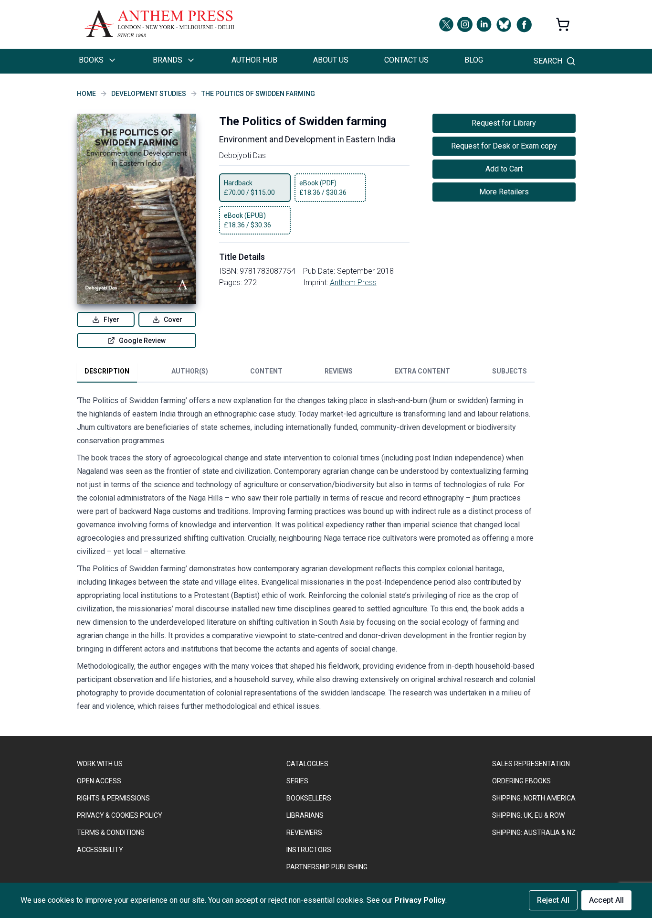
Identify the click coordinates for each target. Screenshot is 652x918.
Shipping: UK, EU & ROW (528, 815)
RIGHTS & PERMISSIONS (113, 798)
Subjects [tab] (509, 371)
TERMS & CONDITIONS (111, 832)
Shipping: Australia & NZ (534, 832)
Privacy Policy (419, 900)
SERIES (297, 781)
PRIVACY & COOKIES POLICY (119, 815)
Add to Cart (504, 168)
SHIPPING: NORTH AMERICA (534, 798)
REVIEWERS (304, 832)
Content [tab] (266, 371)
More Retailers (504, 191)
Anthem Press (353, 282)
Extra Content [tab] (422, 371)
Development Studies (148, 93)
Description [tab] (106, 371)
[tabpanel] (306, 555)
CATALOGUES (307, 764)
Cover (173, 319)
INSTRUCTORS (308, 850)
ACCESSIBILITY (100, 850)
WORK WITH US (100, 764)
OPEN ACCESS (99, 781)
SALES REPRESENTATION (531, 764)
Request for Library (504, 123)
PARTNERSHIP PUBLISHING (327, 867)
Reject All (553, 900)
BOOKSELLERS (308, 798)
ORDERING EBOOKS (521, 781)
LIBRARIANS (305, 815)
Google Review (142, 340)
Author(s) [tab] (189, 371)
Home (86, 93)
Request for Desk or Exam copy (504, 145)
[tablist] (306, 373)
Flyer (111, 319)
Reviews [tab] (339, 371)
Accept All (606, 900)
